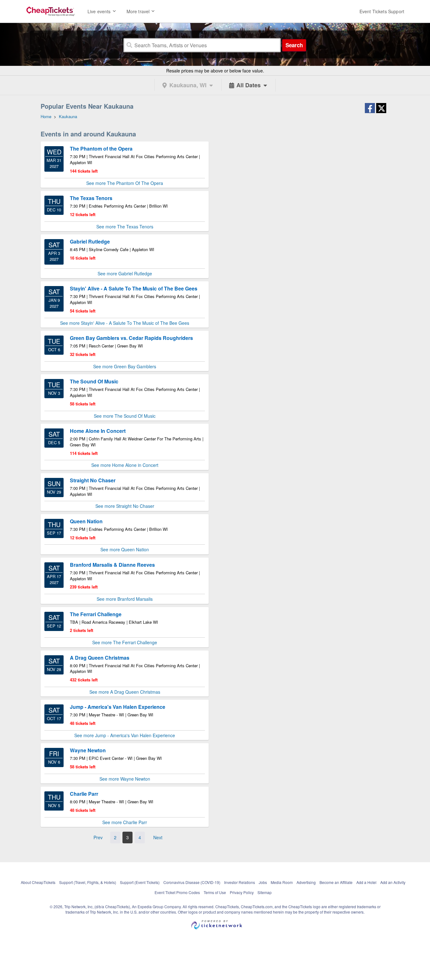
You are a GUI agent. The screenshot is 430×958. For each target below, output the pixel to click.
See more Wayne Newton (124, 779)
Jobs (263, 882)
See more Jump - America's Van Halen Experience (124, 735)
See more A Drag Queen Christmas (124, 692)
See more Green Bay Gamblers (124, 366)
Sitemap (264, 892)
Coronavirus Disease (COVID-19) (191, 882)
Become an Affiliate (336, 882)
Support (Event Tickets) (140, 882)
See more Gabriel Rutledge (125, 273)
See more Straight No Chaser (124, 506)
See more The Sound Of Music (125, 416)
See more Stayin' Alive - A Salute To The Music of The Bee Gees (124, 323)
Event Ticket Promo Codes (177, 892)
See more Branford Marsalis (125, 599)
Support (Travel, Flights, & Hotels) (87, 882)
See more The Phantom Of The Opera (124, 183)
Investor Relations (239, 882)
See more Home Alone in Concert (124, 465)
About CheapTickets (38, 882)
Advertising (306, 882)
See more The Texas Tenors (124, 226)
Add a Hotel (366, 882)
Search (294, 45)
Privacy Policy (242, 892)
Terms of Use (215, 892)
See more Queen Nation (124, 549)
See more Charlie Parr (124, 822)
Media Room (282, 882)
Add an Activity (392, 882)
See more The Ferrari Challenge (124, 642)
